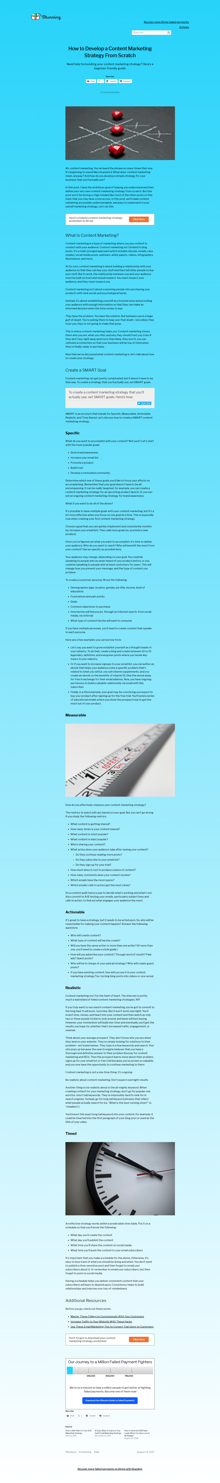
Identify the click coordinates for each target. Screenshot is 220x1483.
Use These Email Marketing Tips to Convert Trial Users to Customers (112, 1326)
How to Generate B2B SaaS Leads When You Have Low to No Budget (137, 1433)
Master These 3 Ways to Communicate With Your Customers (107, 1316)
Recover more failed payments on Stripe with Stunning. (110, 1469)
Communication (111, 92)
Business (71, 1452)
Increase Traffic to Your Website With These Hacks (101, 1321)
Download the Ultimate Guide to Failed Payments (110, 1400)
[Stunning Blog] (71, 16)
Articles (184, 27)
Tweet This (145, 403)
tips (97, 1452)
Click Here (139, 219)
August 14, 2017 (146, 1452)
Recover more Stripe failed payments (166, 22)
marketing (85, 1452)
